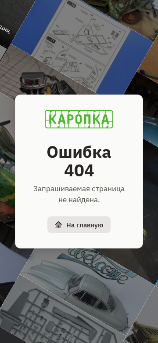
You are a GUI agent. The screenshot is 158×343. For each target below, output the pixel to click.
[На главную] (79, 119)
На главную (84, 225)
